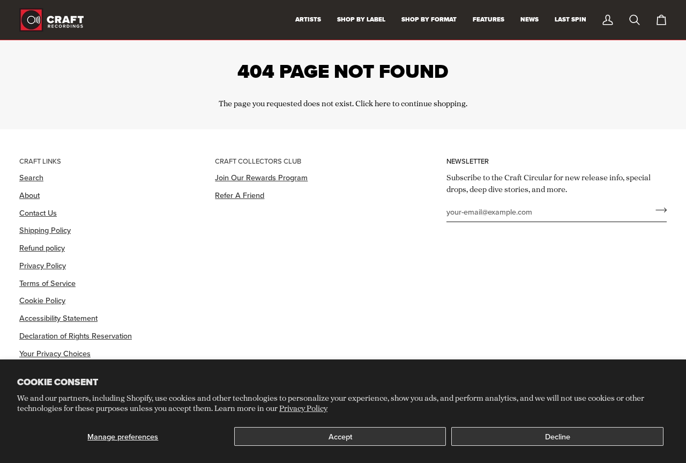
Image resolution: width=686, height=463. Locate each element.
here (383, 103)
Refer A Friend (239, 195)
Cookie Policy (42, 300)
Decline (557, 436)
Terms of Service (47, 283)
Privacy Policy (303, 408)
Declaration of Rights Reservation (75, 335)
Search (31, 177)
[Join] (658, 210)
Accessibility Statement (58, 318)
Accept (340, 436)
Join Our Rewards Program (261, 177)
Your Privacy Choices (55, 353)
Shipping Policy (45, 230)
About (29, 195)
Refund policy (42, 247)
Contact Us (38, 212)
